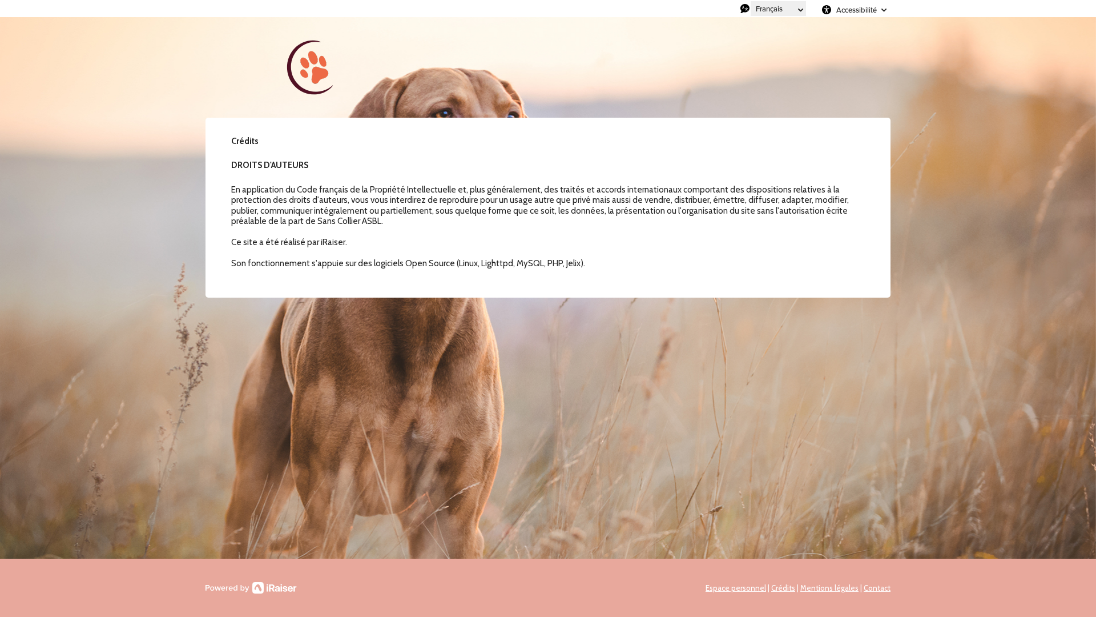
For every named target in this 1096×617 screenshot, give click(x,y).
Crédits (783, 587)
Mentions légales (829, 587)
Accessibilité (856, 10)
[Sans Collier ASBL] (314, 67)
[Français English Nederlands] (778, 8)
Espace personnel (736, 587)
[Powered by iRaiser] (251, 588)
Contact (877, 587)
